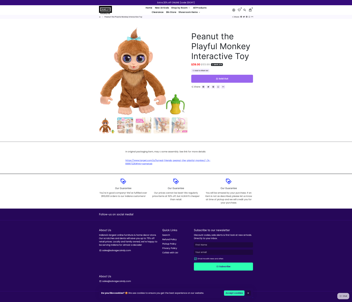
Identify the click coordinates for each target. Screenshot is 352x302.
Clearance (157, 12)
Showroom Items (189, 12)
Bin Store (171, 12)
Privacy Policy (169, 248)
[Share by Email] (252, 17)
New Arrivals (162, 7)
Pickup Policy (169, 243)
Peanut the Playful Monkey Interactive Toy (123, 17)
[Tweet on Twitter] (244, 17)
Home (149, 7)
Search (166, 235)
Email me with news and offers (210, 258)
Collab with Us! (170, 252)
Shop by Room (180, 7)
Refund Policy (169, 239)
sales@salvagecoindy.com (115, 250)
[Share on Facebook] (241, 17)
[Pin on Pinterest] (247, 17)
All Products (200, 7)
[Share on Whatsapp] (249, 17)
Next (183, 71)
